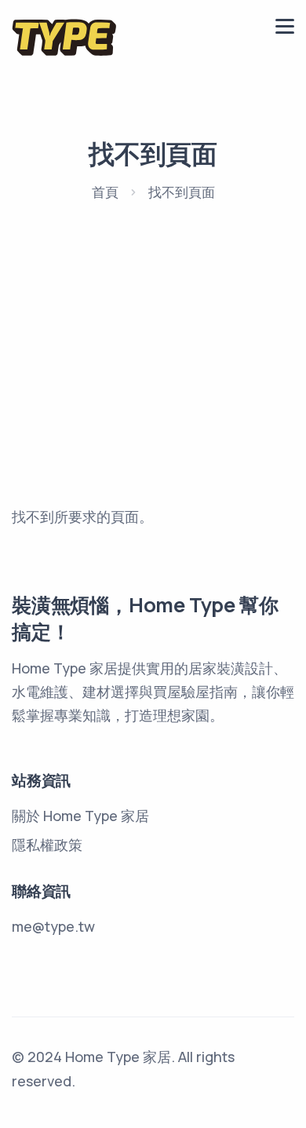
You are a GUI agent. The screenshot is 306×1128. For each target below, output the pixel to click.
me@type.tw (53, 926)
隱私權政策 (47, 844)
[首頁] (64, 36)
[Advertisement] (153, 393)
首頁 (105, 192)
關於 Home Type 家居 (80, 815)
